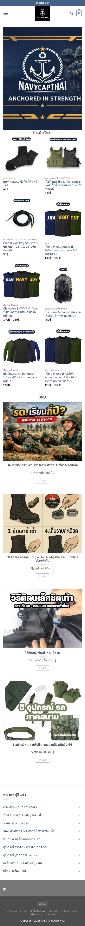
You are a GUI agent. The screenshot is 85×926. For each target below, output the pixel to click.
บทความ (50, 914)
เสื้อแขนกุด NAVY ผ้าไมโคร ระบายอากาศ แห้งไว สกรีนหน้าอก (20, 312)
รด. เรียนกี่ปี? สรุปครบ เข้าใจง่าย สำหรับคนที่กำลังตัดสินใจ (42, 465)
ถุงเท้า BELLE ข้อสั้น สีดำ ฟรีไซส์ (20, 183)
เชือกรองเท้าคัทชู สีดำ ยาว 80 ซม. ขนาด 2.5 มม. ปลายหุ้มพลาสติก (21, 246)
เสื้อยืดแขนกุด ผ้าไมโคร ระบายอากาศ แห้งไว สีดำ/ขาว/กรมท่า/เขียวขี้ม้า (61, 377)
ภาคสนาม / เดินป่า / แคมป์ (22, 815)
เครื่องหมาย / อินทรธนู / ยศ (22, 863)
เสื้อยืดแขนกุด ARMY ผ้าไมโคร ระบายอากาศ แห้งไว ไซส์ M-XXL (62, 250)
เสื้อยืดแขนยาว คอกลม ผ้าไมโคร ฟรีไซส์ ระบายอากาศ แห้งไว (20, 377)
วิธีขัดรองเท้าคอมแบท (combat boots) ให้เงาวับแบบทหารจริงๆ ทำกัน (42, 559)
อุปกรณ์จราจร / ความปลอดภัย (25, 847)
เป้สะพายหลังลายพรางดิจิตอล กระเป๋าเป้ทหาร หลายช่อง (63, 314)
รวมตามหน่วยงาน (16, 823)
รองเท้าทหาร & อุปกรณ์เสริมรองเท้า (29, 831)
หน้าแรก (12, 911)
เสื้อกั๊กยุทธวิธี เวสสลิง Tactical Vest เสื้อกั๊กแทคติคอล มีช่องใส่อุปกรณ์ (63, 185)
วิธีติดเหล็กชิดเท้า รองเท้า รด (42, 652)
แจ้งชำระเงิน (69, 911)
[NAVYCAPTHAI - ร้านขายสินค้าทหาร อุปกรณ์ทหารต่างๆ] (42, 13)
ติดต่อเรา (36, 914)
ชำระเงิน (54, 911)
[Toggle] (79, 807)
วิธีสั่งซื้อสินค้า (38, 911)
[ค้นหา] (71, 13)
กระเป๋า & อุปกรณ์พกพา (20, 807)
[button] (5, 13)
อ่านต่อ (42, 480)
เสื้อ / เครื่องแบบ (14, 871)
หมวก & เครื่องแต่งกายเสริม (23, 839)
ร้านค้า (23, 911)
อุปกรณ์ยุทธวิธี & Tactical (20, 855)
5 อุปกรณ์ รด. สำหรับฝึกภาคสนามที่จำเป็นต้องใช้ (42, 744)
